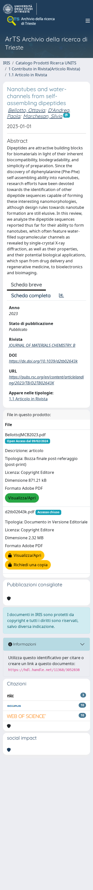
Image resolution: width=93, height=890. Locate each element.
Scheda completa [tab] (31, 295)
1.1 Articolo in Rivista (27, 75)
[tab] (61, 295)
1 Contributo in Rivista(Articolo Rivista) (44, 69)
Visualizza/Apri (22, 498)
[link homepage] (20, 9)
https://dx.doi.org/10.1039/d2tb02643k (43, 361)
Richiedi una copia (30, 564)
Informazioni (24, 644)
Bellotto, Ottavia (26, 110)
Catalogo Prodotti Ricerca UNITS (46, 63)
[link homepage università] (31, 21)
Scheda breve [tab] (26, 284)
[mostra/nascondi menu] (88, 20)
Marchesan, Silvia (42, 116)
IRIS (6, 63)
